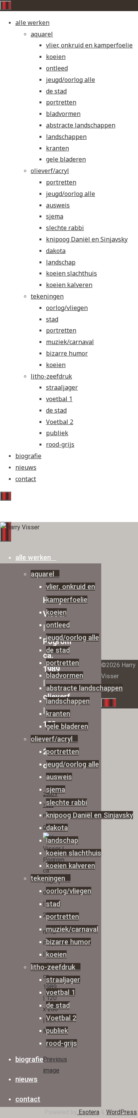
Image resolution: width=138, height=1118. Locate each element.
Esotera (88, 1112)
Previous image (55, 1065)
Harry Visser (23, 507)
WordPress (121, 1112)
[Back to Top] (108, 702)
